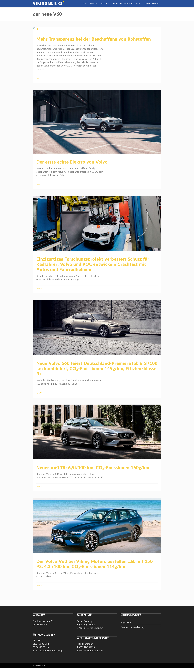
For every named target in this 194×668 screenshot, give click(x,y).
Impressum (126, 622)
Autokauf (117, 3)
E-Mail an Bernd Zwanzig (90, 627)
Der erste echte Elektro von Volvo (72, 161)
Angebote (128, 3)
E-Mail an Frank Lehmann (90, 650)
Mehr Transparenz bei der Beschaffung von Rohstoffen (93, 38)
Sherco (139, 3)
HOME (85, 3)
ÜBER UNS (94, 3)
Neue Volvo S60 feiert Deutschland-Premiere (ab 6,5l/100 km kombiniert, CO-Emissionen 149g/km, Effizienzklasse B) (97, 368)
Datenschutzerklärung (132, 627)
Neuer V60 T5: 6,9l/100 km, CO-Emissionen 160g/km (92, 467)
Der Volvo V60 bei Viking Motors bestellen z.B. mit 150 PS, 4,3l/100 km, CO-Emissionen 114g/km (94, 564)
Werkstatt (105, 3)
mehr (39, 78)
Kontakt (156, 3)
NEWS (147, 3)
